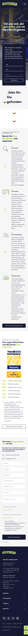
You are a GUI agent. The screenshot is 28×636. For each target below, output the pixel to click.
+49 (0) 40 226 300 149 (12, 570)
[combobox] (14, 74)
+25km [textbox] (7, 74)
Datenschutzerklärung (11, 523)
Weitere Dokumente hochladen (12, 514)
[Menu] (25, 4)
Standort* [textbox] (6, 492)
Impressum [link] (8, 623)
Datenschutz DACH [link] (17, 623)
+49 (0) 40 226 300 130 (12, 455)
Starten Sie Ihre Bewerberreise (14, 325)
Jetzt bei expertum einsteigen (14, 426)
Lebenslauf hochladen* (10, 506)
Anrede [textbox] (6, 463)
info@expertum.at (8, 588)
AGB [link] (3, 623)
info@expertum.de (10, 458)
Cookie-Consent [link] (6, 630)
